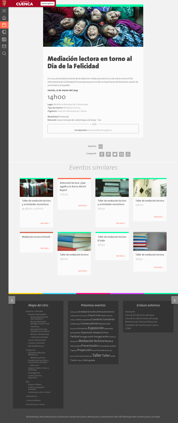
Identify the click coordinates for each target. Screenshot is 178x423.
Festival (75, 336)
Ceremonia (84, 316)
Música (108, 341)
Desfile (107, 324)
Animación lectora (105, 312)
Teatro (73, 360)
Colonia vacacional (83, 320)
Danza (101, 324)
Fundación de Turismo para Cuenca (141, 325)
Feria (106, 333)
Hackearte (130, 312)
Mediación (74, 341)
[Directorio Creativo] (4, 32)
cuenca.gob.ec (47, 4)
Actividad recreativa (87, 312)
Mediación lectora (71, 108)
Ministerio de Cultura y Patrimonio (141, 322)
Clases (103, 316)
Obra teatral (75, 346)
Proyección (84, 350)
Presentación (89, 345)
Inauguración (86, 337)
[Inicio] (4, 17)
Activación (74, 312)
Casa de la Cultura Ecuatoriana (139, 315)
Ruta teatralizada (85, 356)
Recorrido (101, 350)
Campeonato (74, 316)
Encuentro (83, 329)
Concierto (96, 319)
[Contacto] (4, 46)
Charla (91, 315)
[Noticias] (4, 39)
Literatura (112, 337)
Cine (98, 315)
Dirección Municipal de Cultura (71, 111)
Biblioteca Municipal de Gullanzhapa (71, 104)
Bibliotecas (147, 212)
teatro (112, 356)
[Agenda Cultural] (4, 25)
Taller (97, 356)
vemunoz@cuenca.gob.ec (100, 130)
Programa (73, 350)
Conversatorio (89, 323)
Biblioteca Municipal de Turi (77, 266)
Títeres (80, 360)
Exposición (96, 328)
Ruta (77, 356)
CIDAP (128, 328)
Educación (73, 329)
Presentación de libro (107, 346)
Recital (94, 350)
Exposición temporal (92, 333)
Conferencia (75, 324)
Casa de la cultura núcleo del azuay (141, 318)
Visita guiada (89, 360)
